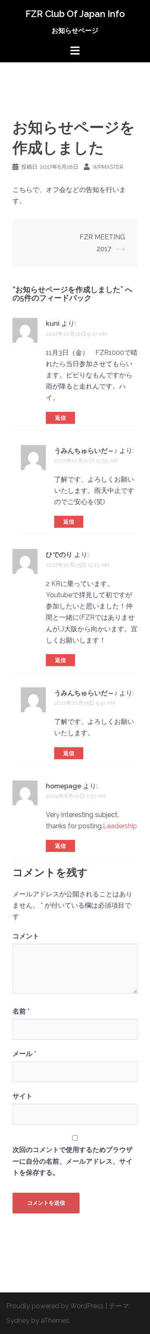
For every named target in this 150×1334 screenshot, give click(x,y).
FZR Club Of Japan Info (75, 13)
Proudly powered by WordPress (55, 1306)
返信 (60, 418)
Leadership (120, 826)
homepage (63, 786)
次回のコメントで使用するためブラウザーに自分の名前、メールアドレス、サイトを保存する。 (72, 1161)
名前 (21, 1011)
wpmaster (107, 167)
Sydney (18, 1320)
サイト (22, 1096)
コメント (25, 936)
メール (24, 1054)
